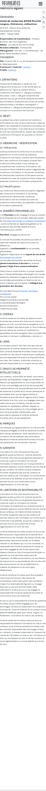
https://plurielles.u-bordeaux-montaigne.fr (26, 221)
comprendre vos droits (11, 257)
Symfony (27, 67)
